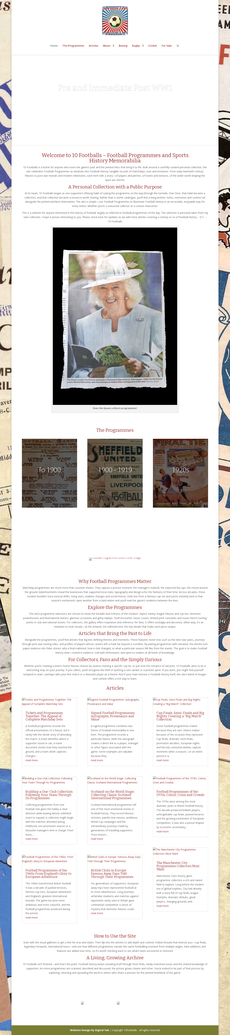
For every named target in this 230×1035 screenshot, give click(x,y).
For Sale (167, 45)
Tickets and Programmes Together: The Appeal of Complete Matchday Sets (44, 716)
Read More (115, 115)
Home (54, 45)
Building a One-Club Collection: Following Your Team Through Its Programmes (49, 795)
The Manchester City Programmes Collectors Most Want (178, 866)
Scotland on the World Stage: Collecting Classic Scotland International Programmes (112, 795)
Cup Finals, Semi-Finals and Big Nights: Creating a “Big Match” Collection (180, 716)
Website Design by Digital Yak (89, 1030)
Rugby (136, 45)
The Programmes (73, 45)
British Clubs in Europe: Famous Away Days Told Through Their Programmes (112, 873)
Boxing (123, 45)
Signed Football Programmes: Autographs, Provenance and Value (113, 716)
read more (32, 760)
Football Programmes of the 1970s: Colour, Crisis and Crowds (180, 793)
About (107, 45)
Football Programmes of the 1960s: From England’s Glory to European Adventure (48, 873)
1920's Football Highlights (115, 101)
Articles (93, 45)
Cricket (152, 45)
